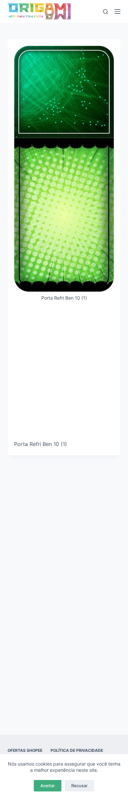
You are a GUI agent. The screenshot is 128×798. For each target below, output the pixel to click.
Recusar (79, 785)
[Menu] (117, 11)
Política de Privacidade (77, 750)
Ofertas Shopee (25, 750)
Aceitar (47, 785)
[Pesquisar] (105, 11)
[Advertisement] (64, 373)
